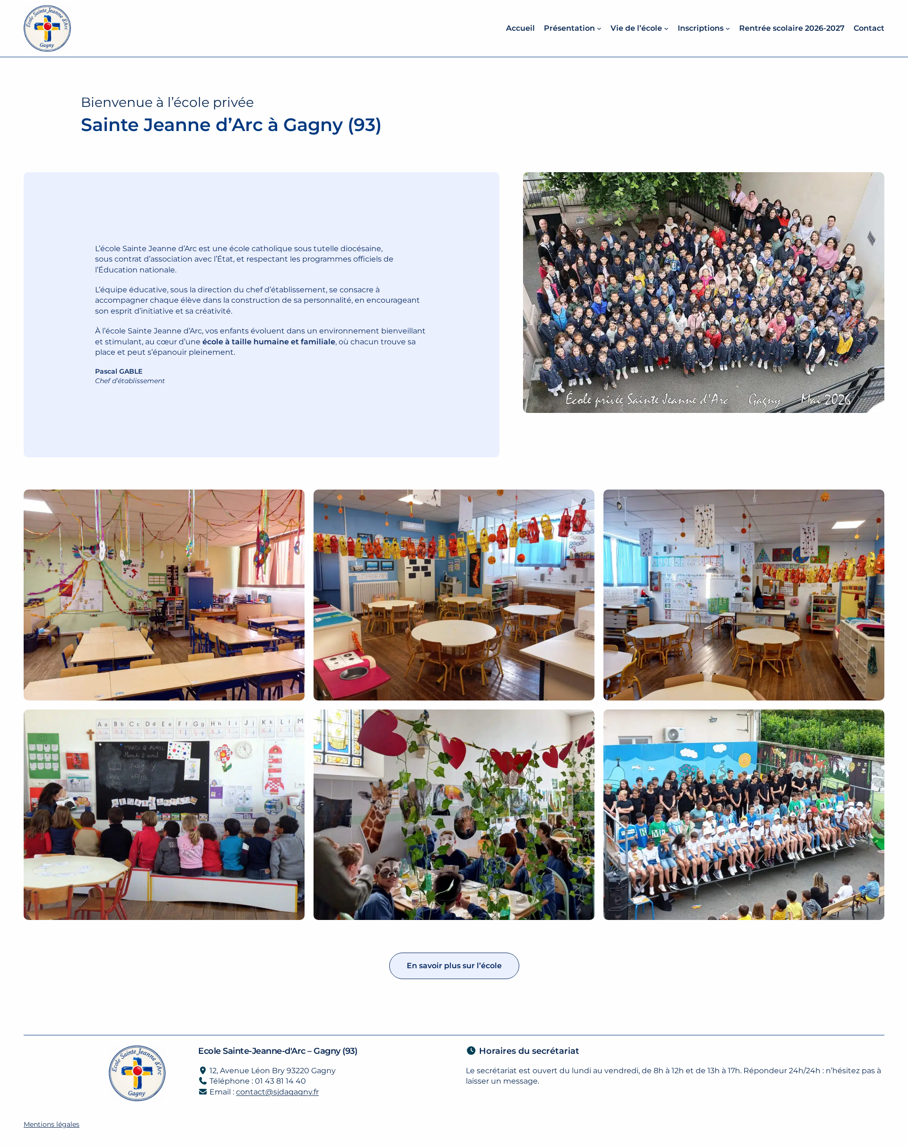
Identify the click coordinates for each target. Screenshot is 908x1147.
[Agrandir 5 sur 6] (582, 722)
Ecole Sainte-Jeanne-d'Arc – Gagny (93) (277, 1050)
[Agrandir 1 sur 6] (292, 502)
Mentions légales (51, 1124)
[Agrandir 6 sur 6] (872, 722)
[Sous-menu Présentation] (599, 28)
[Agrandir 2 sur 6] (582, 502)
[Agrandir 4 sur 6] (292, 722)
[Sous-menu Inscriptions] (727, 28)
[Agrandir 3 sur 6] (872, 502)
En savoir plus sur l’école (454, 965)
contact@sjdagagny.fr (277, 1091)
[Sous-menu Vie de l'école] (666, 28)
